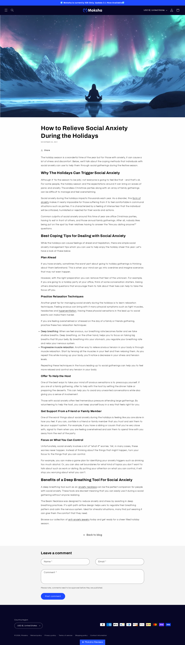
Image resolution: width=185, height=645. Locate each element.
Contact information (98, 635)
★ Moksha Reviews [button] (92, 642)
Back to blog (94, 535)
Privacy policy (50, 635)
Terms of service (65, 635)
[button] (6, 10)
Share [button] (47, 150)
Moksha (24, 635)
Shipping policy (81, 635)
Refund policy (36, 635)
